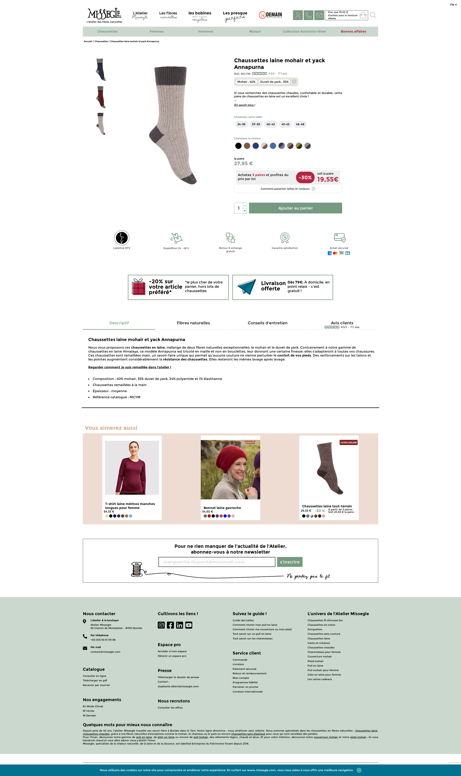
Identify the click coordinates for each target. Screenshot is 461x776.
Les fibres (168, 16)
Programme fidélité (245, 682)
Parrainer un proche (245, 687)
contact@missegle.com (105, 651)
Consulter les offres (170, 707)
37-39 (256, 124)
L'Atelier (140, 16)
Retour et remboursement (250, 673)
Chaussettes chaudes (321, 647)
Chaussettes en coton (321, 624)
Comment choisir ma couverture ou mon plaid (262, 629)
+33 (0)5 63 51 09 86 (103, 639)
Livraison (238, 664)
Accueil (88, 41)
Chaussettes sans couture (324, 633)
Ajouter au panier (295, 208)
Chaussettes (101, 41)
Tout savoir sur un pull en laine (252, 633)
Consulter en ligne (94, 676)
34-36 (241, 124)
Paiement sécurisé (244, 669)
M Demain (89, 715)
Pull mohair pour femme (323, 670)
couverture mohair (326, 737)
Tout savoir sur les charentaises (252, 638)
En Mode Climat (93, 706)
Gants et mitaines (319, 643)
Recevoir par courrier (96, 685)
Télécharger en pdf (95, 680)
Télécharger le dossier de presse (178, 677)
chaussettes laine (366, 730)
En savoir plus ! (244, 105)
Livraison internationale (248, 691)
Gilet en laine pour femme (324, 674)
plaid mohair (358, 737)
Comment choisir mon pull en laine (255, 624)
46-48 (300, 124)
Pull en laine (315, 665)
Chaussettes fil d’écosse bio (325, 620)
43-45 (285, 124)
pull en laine (144, 737)
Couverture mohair (320, 656)
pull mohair (201, 737)
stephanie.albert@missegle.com (178, 686)
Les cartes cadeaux (320, 679)
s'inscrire (290, 562)
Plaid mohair (316, 661)
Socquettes (315, 629)
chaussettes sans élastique (248, 734)
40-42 (271, 124)
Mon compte (241, 678)
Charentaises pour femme (324, 652)
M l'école (88, 710)
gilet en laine (166, 737)
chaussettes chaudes (96, 734)
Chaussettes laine (319, 638)
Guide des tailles (243, 620)
